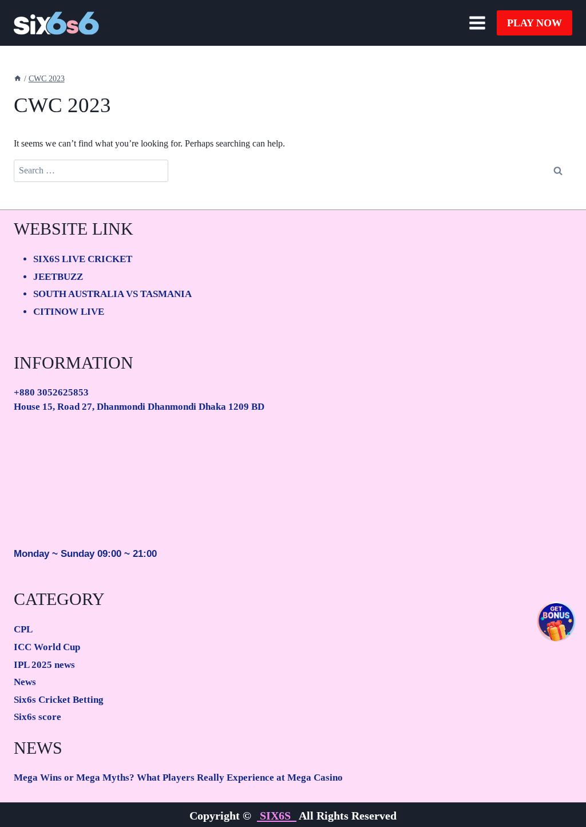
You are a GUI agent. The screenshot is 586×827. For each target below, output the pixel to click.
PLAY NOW (534, 23)
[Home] (18, 78)
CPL (23, 629)
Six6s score (37, 716)
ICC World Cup (47, 647)
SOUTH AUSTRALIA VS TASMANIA (112, 293)
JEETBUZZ (58, 276)
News (25, 681)
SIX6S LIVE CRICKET (82, 259)
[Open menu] (477, 22)
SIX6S (276, 815)
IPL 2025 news (44, 664)
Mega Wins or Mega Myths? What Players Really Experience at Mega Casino (178, 777)
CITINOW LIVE (68, 311)
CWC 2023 (47, 78)
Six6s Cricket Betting (59, 699)
